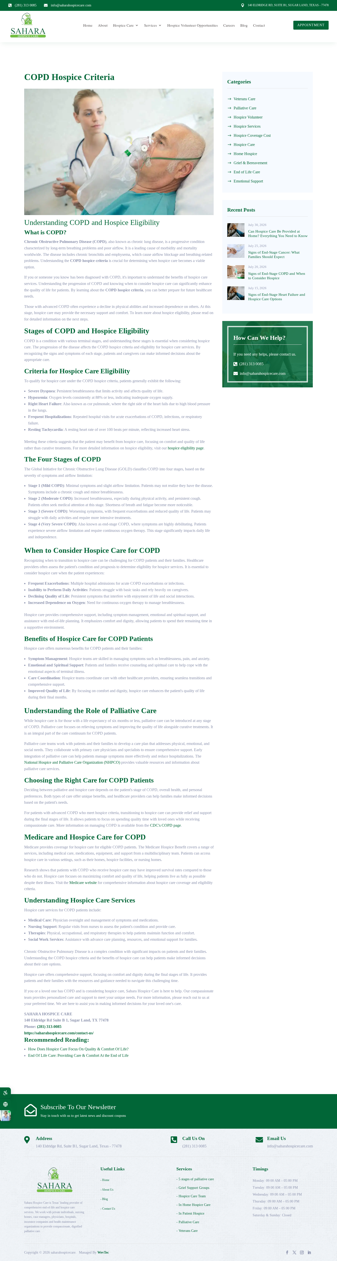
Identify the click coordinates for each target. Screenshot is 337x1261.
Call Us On (193, 1138)
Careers (229, 25)
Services (150, 25)
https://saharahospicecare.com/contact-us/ (59, 1033)
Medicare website (83, 883)
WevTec (103, 1252)
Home (88, 25)
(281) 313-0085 (49, 1026)
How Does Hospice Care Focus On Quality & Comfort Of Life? (78, 1049)
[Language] (5, 1104)
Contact (259, 25)
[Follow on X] (294, 1252)
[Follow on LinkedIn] (309, 1252)
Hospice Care (123, 25)
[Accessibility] (5, 1092)
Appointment (311, 25)
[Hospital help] (5, 1115)
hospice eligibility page (186, 448)
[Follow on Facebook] (287, 1252)
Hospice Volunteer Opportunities (192, 25)
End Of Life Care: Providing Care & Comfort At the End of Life (78, 1055)
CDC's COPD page (165, 825)
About (103, 25)
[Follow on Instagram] (301, 1252)
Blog (244, 25)
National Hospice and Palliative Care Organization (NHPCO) (72, 762)
